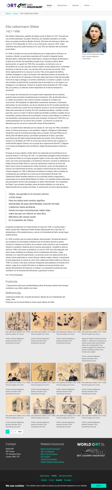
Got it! (98, 486)
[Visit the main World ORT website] (91, 444)
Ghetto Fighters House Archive (52, 462)
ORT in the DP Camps (49, 454)
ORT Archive (45, 457)
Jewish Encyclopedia (49, 459)
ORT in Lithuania (47, 451)
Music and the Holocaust (50, 449)
